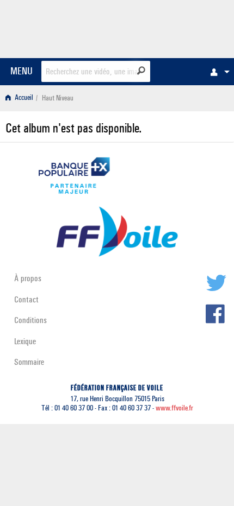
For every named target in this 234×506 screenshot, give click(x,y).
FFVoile (177, 27)
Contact (26, 299)
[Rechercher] (141, 70)
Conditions (30, 320)
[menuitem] (217, 72)
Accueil (23, 98)
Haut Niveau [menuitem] (57, 98)
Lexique (25, 341)
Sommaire (29, 362)
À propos (27, 278)
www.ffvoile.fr (174, 408)
